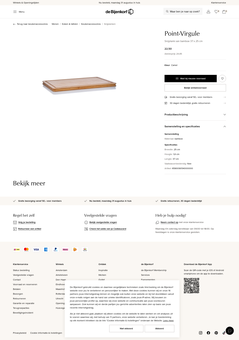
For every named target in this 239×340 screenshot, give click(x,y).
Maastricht (61, 289)
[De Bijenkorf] (119, 11)
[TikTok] (224, 332)
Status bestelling (21, 270)
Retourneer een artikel (29, 228)
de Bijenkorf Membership (153, 270)
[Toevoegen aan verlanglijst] (222, 78)
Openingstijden (63, 303)
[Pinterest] (216, 332)
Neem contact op (169, 222)
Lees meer (168, 320)
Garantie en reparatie (23, 303)
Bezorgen (18, 293)
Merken (102, 275)
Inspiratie (103, 270)
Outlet (102, 279)
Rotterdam (61, 293)
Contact (17, 279)
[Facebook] (208, 332)
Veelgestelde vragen (23, 275)
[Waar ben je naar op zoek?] (167, 11)
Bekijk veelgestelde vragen (103, 222)
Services (145, 275)
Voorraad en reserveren (25, 284)
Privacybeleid (19, 333)
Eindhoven (61, 284)
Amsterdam (61, 270)
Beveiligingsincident (23, 312)
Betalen (17, 289)
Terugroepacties (21, 308)
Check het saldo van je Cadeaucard (107, 228)
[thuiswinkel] (84, 251)
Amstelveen (62, 275)
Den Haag (61, 279)
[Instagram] (201, 332)
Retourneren (19, 298)
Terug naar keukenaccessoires (32, 24)
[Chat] (230, 331)
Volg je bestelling (26, 222)
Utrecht (59, 298)
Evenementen (148, 279)
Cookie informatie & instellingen (46, 333)
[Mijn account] (208, 12)
